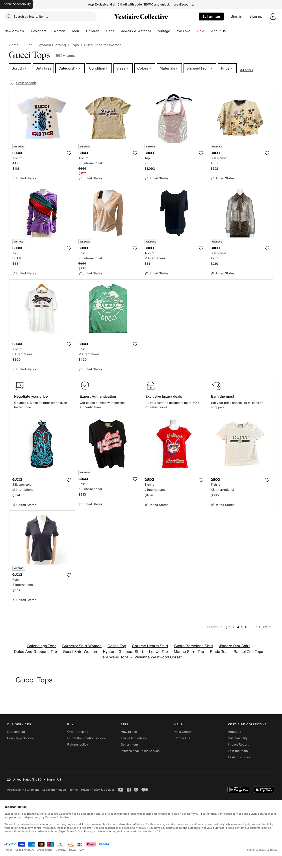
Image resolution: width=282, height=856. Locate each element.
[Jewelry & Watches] (154, 31)
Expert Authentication (98, 396)
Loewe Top (158, 651)
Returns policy (77, 744)
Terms (73, 790)
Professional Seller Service (140, 751)
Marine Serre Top (189, 651)
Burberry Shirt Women (82, 646)
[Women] (68, 31)
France (8, 850)
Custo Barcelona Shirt (193, 646)
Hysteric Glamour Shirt (123, 651)
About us (234, 731)
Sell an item (211, 16)
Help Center (183, 731)
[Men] (82, 31)
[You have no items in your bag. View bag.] (273, 16)
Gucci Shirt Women (80, 651)
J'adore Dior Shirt (234, 646)
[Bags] (117, 31)
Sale (200, 31)
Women (59, 31)
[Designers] (50, 31)
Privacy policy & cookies (98, 790)
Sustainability (238, 738)
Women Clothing (52, 45)
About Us (218, 31)
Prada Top (219, 651)
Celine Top (117, 646)
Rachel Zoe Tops (248, 651)
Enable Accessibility (16, 4)
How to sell (129, 731)
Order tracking (77, 731)
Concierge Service (20, 738)
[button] (273, 16)
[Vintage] (173, 31)
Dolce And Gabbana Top (35, 651)
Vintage (164, 31)
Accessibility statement (23, 790)
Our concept (16, 731)
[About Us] (229, 31)
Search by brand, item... (31, 16)
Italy (81, 850)
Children (92, 31)
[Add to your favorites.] (68, 153)
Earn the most (222, 396)
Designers (38, 31)
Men (75, 31)
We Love (183, 31)
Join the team (238, 751)
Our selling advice (134, 738)
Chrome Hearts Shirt (150, 646)
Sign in (236, 16)
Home (14, 45)
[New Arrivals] (27, 31)
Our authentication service (86, 738)
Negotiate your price (31, 396)
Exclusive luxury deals (163, 396)
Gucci (28, 45)
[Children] (102, 31)
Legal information (54, 790)
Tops (75, 45)
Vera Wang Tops (114, 657)
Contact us (182, 738)
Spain (72, 850)
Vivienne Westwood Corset (158, 657)
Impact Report (238, 744)
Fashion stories (239, 757)
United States (45, 850)
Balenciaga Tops (41, 646)
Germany (61, 850)
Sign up (255, 16)
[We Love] (194, 31)
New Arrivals (14, 31)
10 (258, 627)
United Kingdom (24, 850)
